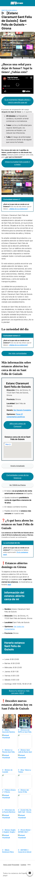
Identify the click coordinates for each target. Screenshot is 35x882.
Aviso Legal (7, 864)
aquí (9, 584)
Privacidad (15, 864)
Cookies (23, 864)
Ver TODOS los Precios (17, 485)
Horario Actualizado (17, 466)
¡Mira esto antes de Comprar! (18, 424)
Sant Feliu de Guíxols (9, 10)
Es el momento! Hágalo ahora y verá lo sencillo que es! (18, 101)
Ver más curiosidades (17, 353)
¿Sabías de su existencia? (18, 209)
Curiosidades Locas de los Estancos (17, 476)
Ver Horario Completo (22, 410)
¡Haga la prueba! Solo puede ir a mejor (17, 163)
